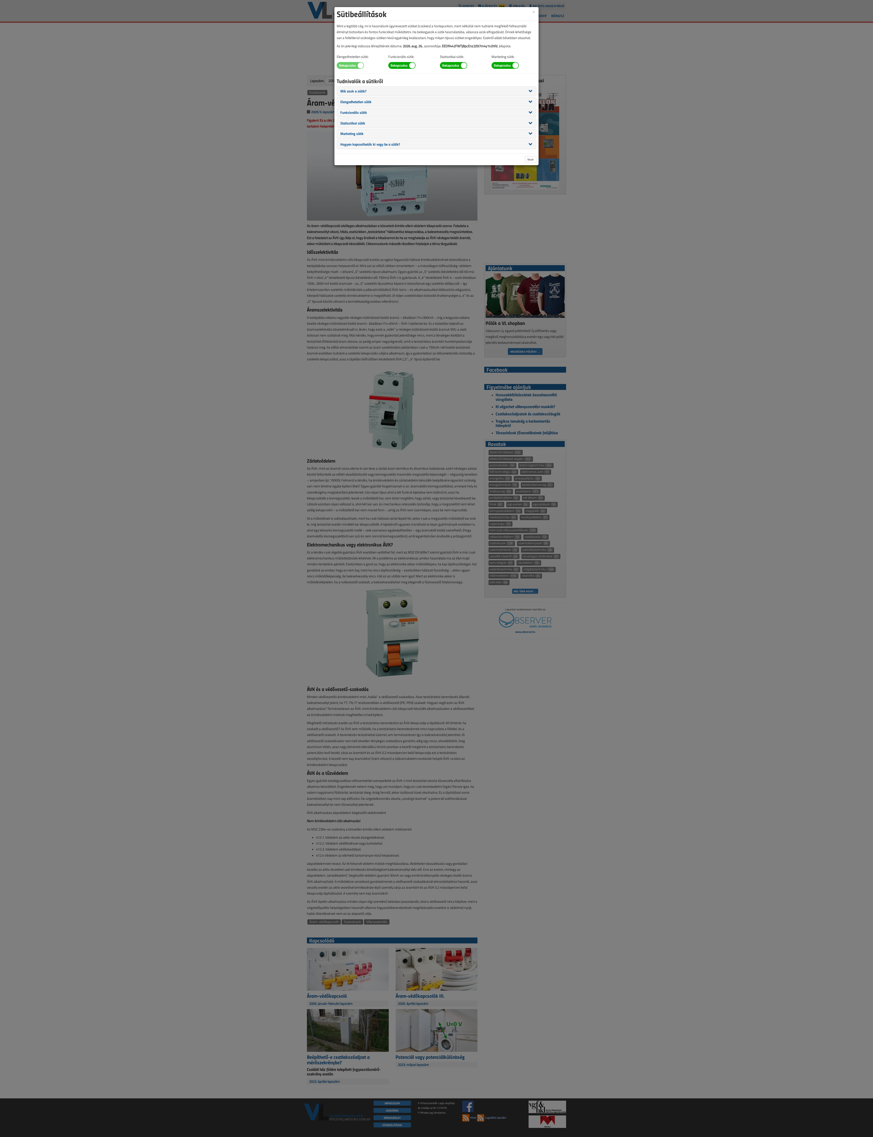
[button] (353, 91)
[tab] (436, 91)
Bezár (530, 159)
